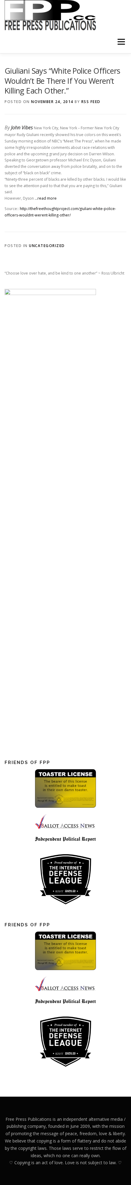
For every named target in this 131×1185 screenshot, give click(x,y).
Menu (121, 41)
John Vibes (22, 127)
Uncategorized (47, 245)
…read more (46, 198)
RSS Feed (91, 101)
